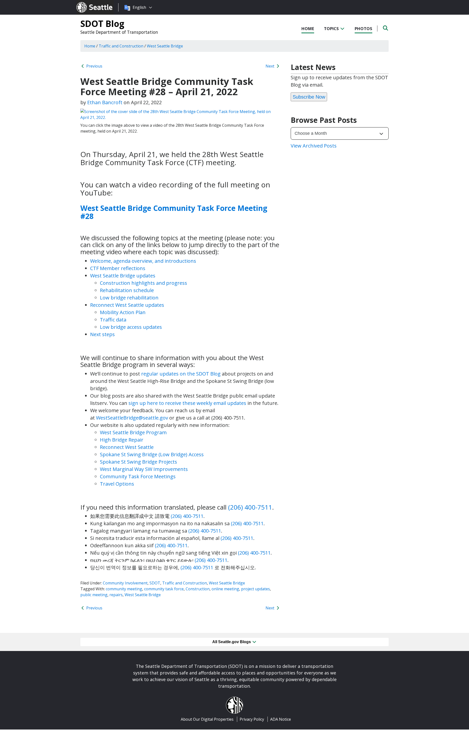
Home (307, 28)
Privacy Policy (252, 719)
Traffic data (113, 319)
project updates (255, 589)
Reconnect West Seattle (127, 447)
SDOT (154, 583)
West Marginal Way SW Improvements (144, 469)
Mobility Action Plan (123, 312)
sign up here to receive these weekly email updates (187, 403)
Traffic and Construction (184, 583)
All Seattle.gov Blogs (232, 642)
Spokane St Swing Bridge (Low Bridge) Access (152, 454)
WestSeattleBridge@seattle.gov (132, 417)
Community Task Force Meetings (138, 476)
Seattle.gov (87, 2)
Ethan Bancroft (104, 102)
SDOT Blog (102, 23)
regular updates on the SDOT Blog (181, 373)
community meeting (124, 589)
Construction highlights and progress (143, 283)
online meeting (225, 589)
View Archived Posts (314, 145)
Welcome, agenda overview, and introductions (143, 261)
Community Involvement (125, 583)
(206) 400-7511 (250, 507)
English (139, 7)
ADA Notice (280, 719)
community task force (164, 589)
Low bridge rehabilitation (129, 297)
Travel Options (117, 483)
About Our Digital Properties (207, 719)
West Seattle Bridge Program (133, 432)
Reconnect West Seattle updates (127, 305)
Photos (363, 28)
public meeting (93, 594)
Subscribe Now (309, 97)
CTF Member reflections (117, 268)
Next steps (102, 334)
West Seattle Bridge (227, 583)
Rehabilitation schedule (127, 290)
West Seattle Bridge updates (122, 275)
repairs (116, 594)
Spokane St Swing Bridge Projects (138, 461)
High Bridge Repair (121, 439)
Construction (198, 589)
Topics (332, 28)
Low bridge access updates (131, 327)
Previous (93, 66)
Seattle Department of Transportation (119, 32)
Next (270, 66)
